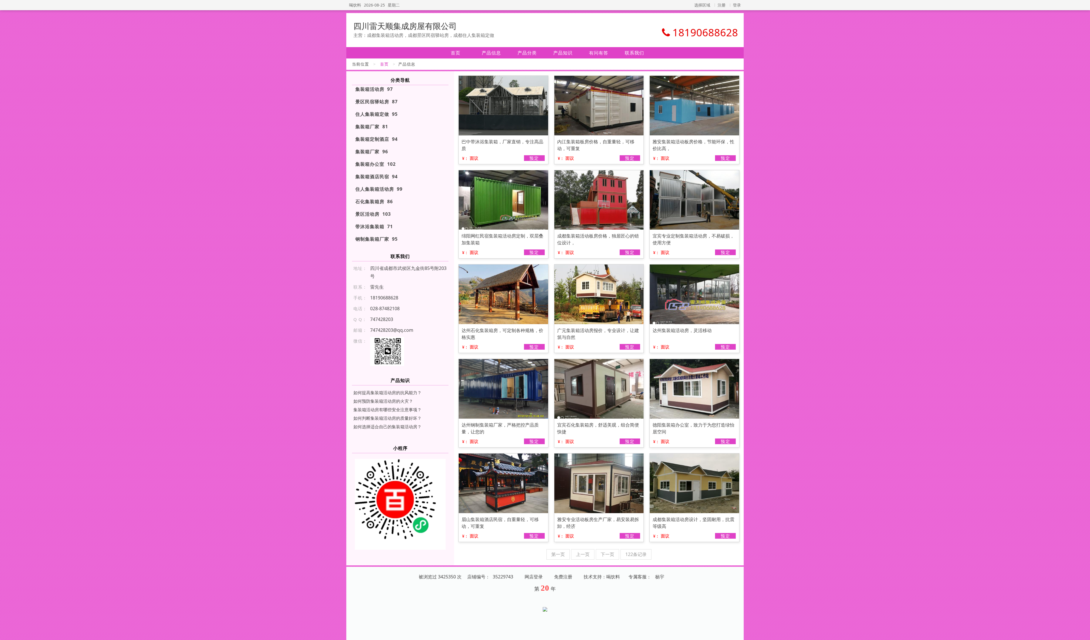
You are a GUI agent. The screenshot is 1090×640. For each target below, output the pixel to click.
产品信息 (491, 53)
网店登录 (534, 577)
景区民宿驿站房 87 (376, 101)
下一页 (607, 554)
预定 (534, 158)
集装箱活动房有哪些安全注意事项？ (387, 409)
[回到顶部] (1082, 632)
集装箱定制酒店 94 (376, 139)
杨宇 (659, 577)
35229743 (503, 577)
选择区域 (702, 5)
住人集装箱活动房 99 (379, 189)
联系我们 (634, 53)
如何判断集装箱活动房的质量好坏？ (387, 418)
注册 (722, 5)
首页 (455, 53)
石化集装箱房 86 (374, 201)
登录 (737, 5)
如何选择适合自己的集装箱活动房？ (387, 426)
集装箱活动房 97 (374, 89)
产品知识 (563, 53)
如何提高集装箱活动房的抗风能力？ (387, 392)
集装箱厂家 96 (371, 151)
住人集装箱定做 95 (376, 114)
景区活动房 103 (373, 214)
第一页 (558, 554)
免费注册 (563, 577)
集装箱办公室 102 (375, 164)
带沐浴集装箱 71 (374, 226)
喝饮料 (355, 5)
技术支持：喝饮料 (602, 577)
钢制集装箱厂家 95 (376, 239)
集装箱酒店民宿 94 (376, 176)
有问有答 (598, 53)
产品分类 (527, 53)
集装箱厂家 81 (371, 126)
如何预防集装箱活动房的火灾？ (383, 401)
